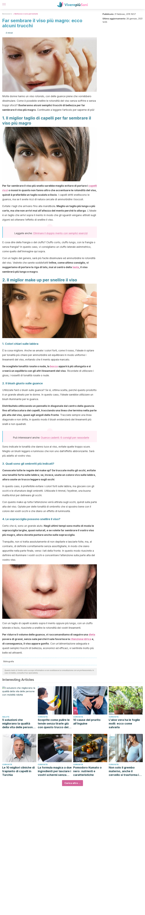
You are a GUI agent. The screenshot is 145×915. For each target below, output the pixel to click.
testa (75, 267)
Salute (5, 717)
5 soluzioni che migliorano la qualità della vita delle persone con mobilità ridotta (18, 723)
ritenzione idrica (81, 639)
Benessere (7, 14)
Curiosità (43, 717)
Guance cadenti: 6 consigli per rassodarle (65, 437)
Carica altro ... (72, 783)
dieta (92, 634)
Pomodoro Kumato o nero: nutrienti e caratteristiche (87, 771)
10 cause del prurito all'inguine (87, 721)
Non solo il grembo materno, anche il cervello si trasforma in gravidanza (125, 771)
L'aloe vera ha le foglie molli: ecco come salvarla (124, 723)
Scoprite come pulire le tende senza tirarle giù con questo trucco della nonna (54, 723)
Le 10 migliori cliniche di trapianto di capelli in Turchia (18, 771)
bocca (54, 366)
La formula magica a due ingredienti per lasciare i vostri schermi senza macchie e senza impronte (55, 771)
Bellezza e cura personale (26, 14)
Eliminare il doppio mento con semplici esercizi (60, 233)
